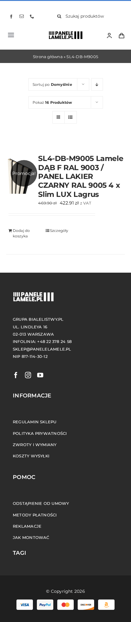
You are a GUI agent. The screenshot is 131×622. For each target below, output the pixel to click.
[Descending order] (97, 84)
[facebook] (11, 16)
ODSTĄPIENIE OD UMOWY (41, 503)
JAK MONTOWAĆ (31, 537)
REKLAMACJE (27, 526)
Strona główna (48, 56)
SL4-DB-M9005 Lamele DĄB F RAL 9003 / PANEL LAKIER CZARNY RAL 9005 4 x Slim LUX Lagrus (80, 176)
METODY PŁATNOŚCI (35, 514)
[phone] (32, 16)
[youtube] (40, 375)
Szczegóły (59, 230)
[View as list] (70, 117)
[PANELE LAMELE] (63, 32)
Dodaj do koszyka (21, 233)
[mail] (21, 16)
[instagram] (28, 375)
